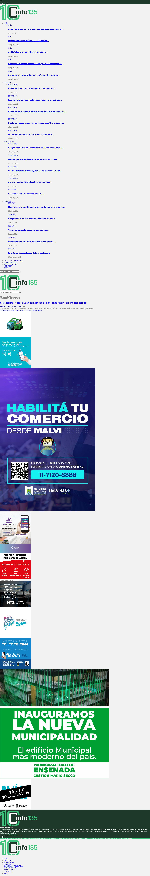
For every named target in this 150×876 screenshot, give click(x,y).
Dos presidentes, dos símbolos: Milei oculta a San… (32, 218)
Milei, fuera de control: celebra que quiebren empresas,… (35, 29)
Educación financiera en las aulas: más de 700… (30, 134)
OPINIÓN (7, 201)
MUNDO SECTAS (10, 262)
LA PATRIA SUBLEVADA (13, 260)
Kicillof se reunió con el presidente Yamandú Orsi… (32, 88)
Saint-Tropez (31, 310)
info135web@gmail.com (15, 835)
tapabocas (38, 310)
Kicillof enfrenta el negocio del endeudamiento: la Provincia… (37, 111)
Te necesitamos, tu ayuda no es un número (28, 230)
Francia (14, 310)
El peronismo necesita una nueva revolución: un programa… (36, 207)
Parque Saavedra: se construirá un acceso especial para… (36, 148)
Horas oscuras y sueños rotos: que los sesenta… (31, 241)
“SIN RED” (8, 266)
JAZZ (6, 268)
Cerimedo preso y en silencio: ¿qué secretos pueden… (33, 75)
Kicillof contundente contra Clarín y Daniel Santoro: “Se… (35, 64)
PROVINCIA (8, 82)
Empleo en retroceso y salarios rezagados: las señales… (35, 100)
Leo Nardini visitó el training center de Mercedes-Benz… (35, 171)
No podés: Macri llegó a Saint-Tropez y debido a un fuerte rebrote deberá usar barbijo (43, 303)
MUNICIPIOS (9, 142)
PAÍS (6, 23)
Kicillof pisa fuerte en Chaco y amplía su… (27, 52)
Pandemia (24, 310)
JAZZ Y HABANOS (11, 264)
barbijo (2, 310)
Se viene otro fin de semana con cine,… (26, 194)
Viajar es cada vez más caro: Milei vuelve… (28, 41)
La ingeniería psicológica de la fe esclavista (29, 253)
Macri (19, 310)
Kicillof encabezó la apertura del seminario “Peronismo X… (36, 123)
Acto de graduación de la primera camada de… (30, 182)
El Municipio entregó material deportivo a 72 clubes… (33, 159)
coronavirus (8, 310)
